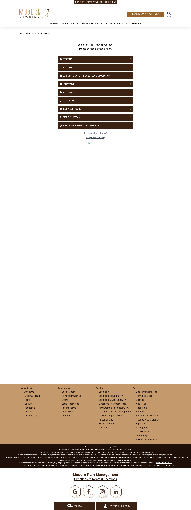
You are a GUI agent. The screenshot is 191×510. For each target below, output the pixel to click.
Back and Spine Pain (147, 392)
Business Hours (107, 423)
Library (28, 403)
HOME (54, 23)
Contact (103, 427)
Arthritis (140, 411)
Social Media (68, 392)
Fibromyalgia (142, 435)
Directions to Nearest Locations (95, 479)
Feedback (29, 407)
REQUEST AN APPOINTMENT (146, 14)
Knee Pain (141, 407)
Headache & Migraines (148, 419)
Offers (65, 400)
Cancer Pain (142, 431)
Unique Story (31, 415)
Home (21, 34)
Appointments (106, 419)
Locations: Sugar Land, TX (112, 400)
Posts (27, 400)
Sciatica (140, 400)
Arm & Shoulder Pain (147, 415)
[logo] (35, 13)
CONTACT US (114, 23)
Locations (104, 392)
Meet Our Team (32, 396)
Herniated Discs (144, 396)
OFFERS (136, 23)
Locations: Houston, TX (111, 396)
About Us (29, 392)
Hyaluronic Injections (146, 439)
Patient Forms (69, 407)
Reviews (28, 411)
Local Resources (70, 403)
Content (66, 415)
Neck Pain (141, 403)
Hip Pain (140, 423)
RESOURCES (90, 23)
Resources (67, 411)
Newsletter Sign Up (72, 396)
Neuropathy (142, 427)
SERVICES (67, 23)
